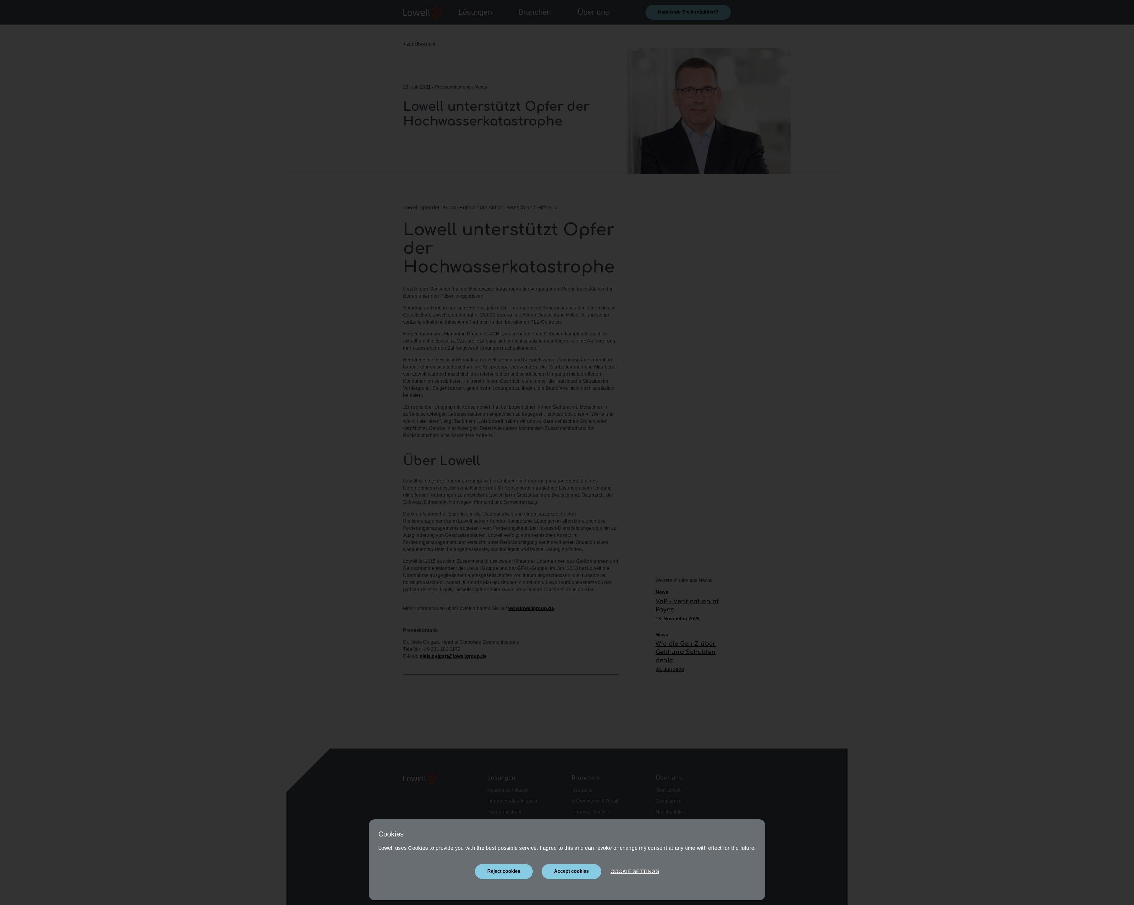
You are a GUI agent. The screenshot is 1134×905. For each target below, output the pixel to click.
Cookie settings (634, 871)
